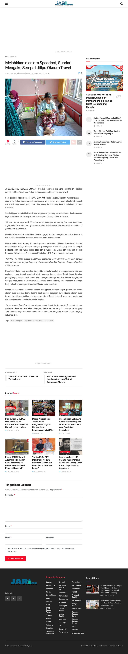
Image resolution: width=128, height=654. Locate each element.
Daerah (49, 602)
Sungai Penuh (75, 605)
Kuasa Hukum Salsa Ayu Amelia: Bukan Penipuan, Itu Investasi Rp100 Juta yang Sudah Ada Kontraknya (70, 424)
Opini (61, 626)
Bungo (48, 598)
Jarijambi (26, 73)
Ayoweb (29, 646)
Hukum (13, 57)
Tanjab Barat (44, 73)
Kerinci (62, 582)
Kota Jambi (63, 599)
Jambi (48, 622)
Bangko (49, 582)
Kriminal (62, 602)
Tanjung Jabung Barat (75, 614)
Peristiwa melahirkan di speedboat (39, 321)
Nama (8, 526)
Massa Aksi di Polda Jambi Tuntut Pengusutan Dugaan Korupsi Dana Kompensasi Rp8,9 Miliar (43, 424)
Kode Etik (84, 646)
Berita (48, 592)
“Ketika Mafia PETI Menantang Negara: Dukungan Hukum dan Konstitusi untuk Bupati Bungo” (42, 463)
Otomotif (62, 629)
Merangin (63, 606)
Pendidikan (76, 585)
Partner (120, 646)
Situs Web (50, 537)
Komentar (10, 495)
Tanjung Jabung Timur (75, 621)
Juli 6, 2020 (9, 73)
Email (8, 537)
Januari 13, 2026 (39, 472)
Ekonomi (49, 615)
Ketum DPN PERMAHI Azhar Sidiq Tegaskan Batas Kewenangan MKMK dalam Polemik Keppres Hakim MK (15, 463)
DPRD (48, 605)
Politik (74, 592)
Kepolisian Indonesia (50, 632)
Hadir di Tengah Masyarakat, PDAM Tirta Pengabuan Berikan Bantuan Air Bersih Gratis (108, 120)
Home (7, 57)
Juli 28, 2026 (37, 433)
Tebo (74, 626)
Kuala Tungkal (16, 321)
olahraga (62, 623)
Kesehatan (63, 593)
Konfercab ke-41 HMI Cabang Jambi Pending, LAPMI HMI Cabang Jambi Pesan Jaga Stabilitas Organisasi (70, 463)
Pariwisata (63, 632)
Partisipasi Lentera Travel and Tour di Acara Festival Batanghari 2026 (110, 603)
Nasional (62, 619)
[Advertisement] (64, 28)
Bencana (49, 589)
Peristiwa (34, 73)
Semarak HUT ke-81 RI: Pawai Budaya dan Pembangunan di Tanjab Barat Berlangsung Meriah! (99, 101)
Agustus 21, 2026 (12, 430)
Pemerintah (77, 582)
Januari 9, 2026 (65, 472)
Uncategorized (78, 633)
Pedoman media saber (107, 646)
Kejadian (49, 628)
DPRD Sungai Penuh (48, 610)
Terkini (75, 630)
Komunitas (63, 596)
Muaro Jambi (61, 610)
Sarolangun (76, 600)
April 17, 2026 (65, 433)
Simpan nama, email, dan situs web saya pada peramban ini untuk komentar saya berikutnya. (41, 549)
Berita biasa (51, 595)
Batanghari (50, 585)
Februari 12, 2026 (12, 472)
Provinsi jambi (75, 596)
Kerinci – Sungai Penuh (62, 587)
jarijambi (14, 646)
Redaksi (93, 646)
